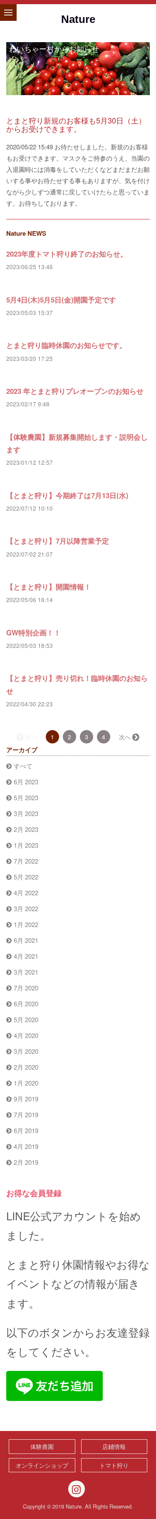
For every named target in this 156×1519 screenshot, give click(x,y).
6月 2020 (26, 1003)
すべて (23, 765)
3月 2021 (26, 971)
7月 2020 (26, 987)
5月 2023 (26, 797)
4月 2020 (26, 1035)
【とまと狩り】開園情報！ (48, 587)
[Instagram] (76, 1489)
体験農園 (42, 1446)
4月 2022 (26, 892)
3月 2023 (26, 813)
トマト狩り (114, 1465)
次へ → (128, 737)
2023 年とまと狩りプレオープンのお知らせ (75, 391)
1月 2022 (26, 924)
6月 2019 (26, 1130)
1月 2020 (26, 1082)
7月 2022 (26, 860)
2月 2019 (26, 1162)
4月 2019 (26, 1146)
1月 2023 (26, 845)
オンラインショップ (42, 1465)
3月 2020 (26, 1051)
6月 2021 (26, 940)
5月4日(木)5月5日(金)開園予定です (61, 300)
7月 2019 (26, 1114)
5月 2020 (26, 1019)
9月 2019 (26, 1098)
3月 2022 (26, 908)
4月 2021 (26, 956)
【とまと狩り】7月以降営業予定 (57, 541)
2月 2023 (26, 829)
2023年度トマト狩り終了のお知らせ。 (66, 254)
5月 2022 (26, 876)
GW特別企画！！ (33, 632)
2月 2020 (26, 1067)
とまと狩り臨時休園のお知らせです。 (66, 345)
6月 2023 (26, 781)
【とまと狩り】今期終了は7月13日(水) (67, 495)
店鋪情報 (114, 1446)
